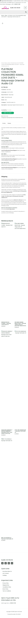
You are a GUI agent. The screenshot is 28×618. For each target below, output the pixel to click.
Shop (6, 15)
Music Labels (7, 63)
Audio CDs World (15, 8)
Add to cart (8, 113)
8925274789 (13, 603)
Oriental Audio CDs (15, 63)
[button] (26, 12)
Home (2, 15)
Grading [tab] (3, 123)
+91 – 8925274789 (16, 4)
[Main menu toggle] (25, 7)
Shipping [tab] (9, 123)
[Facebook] (9, 563)
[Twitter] (5, 563)
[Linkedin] (12, 563)
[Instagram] (2, 563)
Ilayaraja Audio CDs (11, 117)
